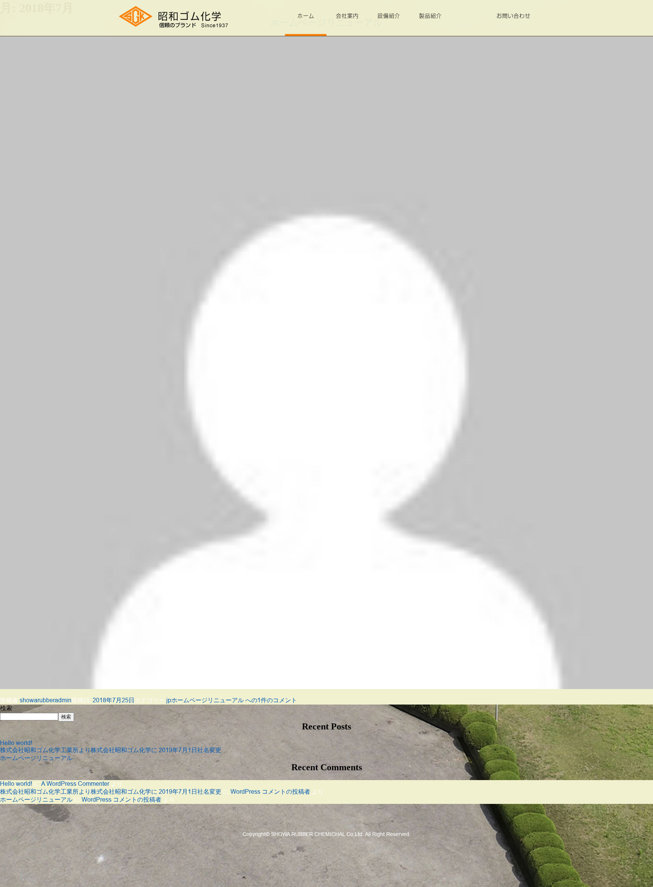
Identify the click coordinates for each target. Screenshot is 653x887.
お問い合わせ (514, 16)
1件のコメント (234, 700)
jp (168, 700)
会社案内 (347, 16)
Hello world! (16, 742)
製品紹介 (430, 16)
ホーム (305, 16)
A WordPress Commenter (75, 783)
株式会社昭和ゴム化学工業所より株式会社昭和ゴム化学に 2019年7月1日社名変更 (110, 749)
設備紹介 (389, 16)
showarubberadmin (45, 700)
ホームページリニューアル (36, 757)
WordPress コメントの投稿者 (270, 791)
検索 (6, 708)
